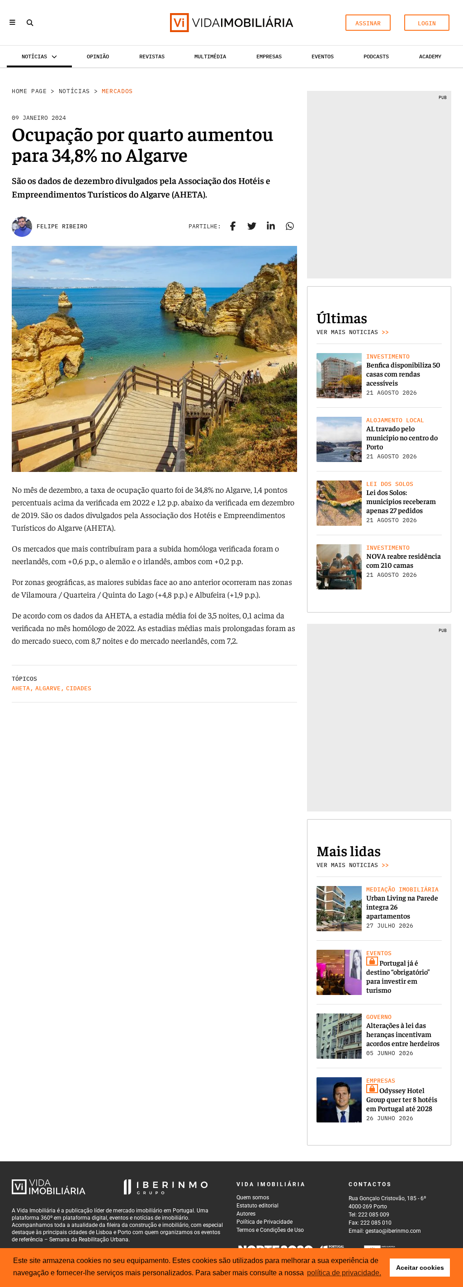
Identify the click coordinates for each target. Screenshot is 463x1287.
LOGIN (427, 23)
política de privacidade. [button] (344, 1273)
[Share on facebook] (233, 226)
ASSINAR (368, 23)
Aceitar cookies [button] (420, 1267)
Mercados (117, 91)
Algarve (48, 688)
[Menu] (12, 23)
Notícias (74, 91)
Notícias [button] (34, 56)
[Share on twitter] (252, 226)
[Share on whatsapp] (290, 226)
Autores (245, 1214)
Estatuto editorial (257, 1205)
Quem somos (252, 1197)
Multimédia (210, 56)
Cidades (78, 688)
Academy (430, 56)
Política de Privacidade (264, 1222)
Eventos (323, 56)
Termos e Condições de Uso (270, 1230)
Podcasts (376, 56)
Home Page (29, 91)
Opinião (98, 56)
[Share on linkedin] (271, 226)
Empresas (269, 56)
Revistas (152, 56)
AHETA (21, 688)
